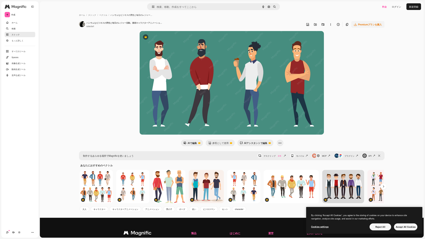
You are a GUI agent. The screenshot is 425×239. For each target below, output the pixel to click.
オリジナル (162, 37)
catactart (90, 26)
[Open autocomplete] (151, 6)
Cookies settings (320, 226)
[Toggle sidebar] (32, 6)
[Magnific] (137, 233)
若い (194, 209)
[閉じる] (379, 155)
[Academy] (13, 232)
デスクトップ (272, 155)
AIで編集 (190, 143)
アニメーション (152, 209)
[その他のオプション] (330, 24)
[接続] (7, 232)
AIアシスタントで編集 (253, 143)
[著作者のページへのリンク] (82, 24)
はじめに (235, 233)
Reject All (380, 226)
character (239, 209)
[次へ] (383, 186)
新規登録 (413, 6)
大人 (84, 209)
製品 (194, 233)
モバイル (300, 155)
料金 (384, 6)
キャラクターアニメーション (125, 209)
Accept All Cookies (406, 226)
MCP (324, 155)
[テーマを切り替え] (19, 232)
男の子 (169, 209)
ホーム (82, 14)
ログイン (396, 6)
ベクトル (103, 14)
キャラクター (99, 209)
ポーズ (182, 209)
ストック (92, 14)
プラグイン (349, 155)
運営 (271, 233)
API (370, 155)
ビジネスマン (209, 209)
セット (225, 209)
